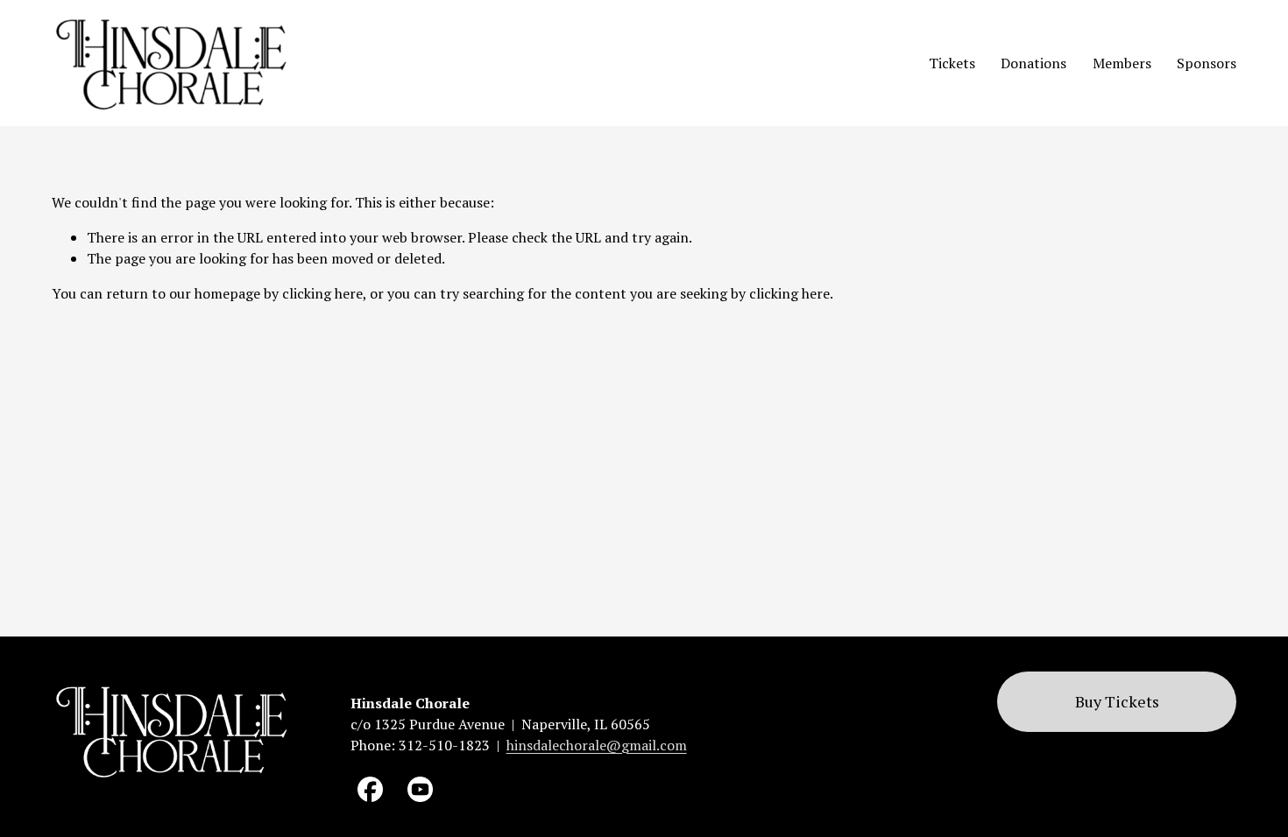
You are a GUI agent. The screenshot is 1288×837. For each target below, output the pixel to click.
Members (1122, 63)
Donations (1033, 63)
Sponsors (1206, 63)
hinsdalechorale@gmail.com (596, 745)
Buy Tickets (1117, 701)
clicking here (322, 293)
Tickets (952, 63)
